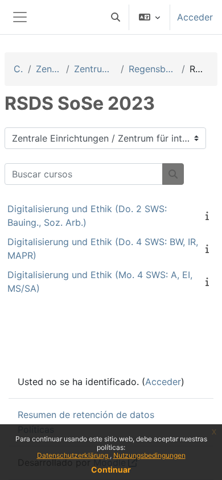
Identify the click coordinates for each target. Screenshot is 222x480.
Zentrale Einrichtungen (48, 69)
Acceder (195, 17)
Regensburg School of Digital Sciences (153, 69)
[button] (115, 17)
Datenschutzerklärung (73, 455)
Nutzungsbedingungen (149, 455)
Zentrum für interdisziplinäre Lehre (95, 69)
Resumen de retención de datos (86, 414)
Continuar (111, 469)
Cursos (18, 69)
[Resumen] (209, 215)
